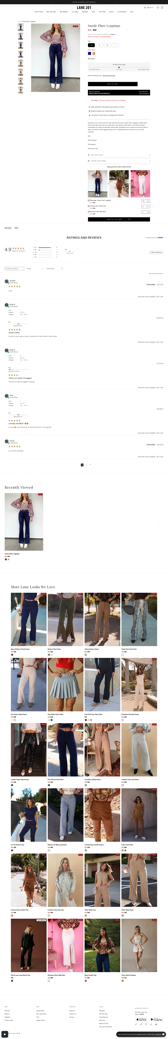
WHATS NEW (39, 12)
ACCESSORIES (121, 12)
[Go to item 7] (20, 81)
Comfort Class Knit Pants (130, 779)
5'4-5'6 (22, 312)
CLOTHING (75, 12)
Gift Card (102, 1020)
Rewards (102, 1010)
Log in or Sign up (144, 93)
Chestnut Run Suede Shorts (94, 845)
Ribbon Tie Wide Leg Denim (57, 845)
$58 (15, 782)
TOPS (93, 12)
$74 (125, 978)
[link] (45, 248)
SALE (131, 12)
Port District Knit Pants (55, 779)
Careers (71, 1017)
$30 (12, 652)
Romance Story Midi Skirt (98, 211)
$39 (88, 847)
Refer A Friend (103, 1023)
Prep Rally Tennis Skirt (55, 714)
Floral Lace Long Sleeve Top (20, 975)
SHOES (111, 12)
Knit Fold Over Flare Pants (94, 714)
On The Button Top (17, 845)
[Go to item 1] (20, 27)
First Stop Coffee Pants (19, 714)
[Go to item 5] (20, 63)
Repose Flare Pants (54, 649)
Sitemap (7, 1010)
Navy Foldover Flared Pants (20, 649)
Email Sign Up (103, 1017)
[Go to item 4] (20, 54)
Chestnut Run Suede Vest (98, 206)
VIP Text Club (103, 1014)
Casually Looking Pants (93, 779)
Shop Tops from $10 (109, 75)
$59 (52, 978)
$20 (6, 556)
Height (11, 312)
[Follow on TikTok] (151, 1024)
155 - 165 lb (24, 314)
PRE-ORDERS (64, 12)
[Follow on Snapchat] (156, 1024)
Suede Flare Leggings (12, 554)
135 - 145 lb (24, 360)
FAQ (37, 1017)
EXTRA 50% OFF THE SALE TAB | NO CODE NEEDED (84, 2)
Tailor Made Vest (90, 910)
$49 (125, 717)
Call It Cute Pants (127, 845)
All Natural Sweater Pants (130, 714)
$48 (8, 556)
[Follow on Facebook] (136, 1024)
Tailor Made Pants (127, 910)
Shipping (7, 1017)
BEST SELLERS (51, 12)
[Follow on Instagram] (141, 1024)
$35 (86, 717)
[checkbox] (54, 268)
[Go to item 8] (20, 90)
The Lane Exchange (105, 1026)
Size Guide (91, 58)
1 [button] (82, 465)
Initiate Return (40, 1020)
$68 (52, 847)
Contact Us (72, 1014)
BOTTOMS (102, 12)
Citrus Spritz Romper (128, 975)
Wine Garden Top (90, 975)
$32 (86, 978)
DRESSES (85, 12)
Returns (7, 1014)
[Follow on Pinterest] (146, 1024)
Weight (11, 314)
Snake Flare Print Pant (129, 649)
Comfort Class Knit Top (56, 910)
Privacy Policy (9, 1020)
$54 (88, 978)
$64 (52, 652)
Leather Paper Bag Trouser (20, 779)
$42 (15, 652)
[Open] (4, 1034)
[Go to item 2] (20, 36)
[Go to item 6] (20, 72)
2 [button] (86, 465)
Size (10, 310)
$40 (49, 652)
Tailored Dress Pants (92, 649)
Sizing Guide (40, 1010)
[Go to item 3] (20, 45)
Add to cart (112, 84)
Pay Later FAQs (41, 1014)
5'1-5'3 (22, 403)
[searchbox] (14, 268)
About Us (72, 1010)
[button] (78, 465)
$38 (15, 847)
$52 (125, 652)
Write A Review (156, 252)
